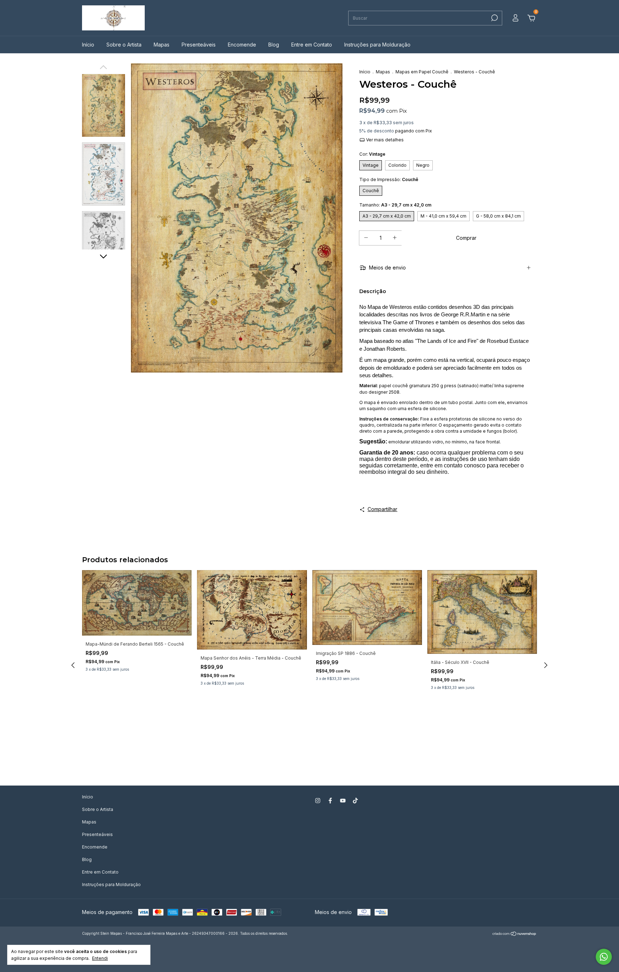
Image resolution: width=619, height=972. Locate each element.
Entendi (100, 958)
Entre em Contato (311, 45)
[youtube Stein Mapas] (343, 800)
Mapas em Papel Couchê (421, 71)
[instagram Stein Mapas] (318, 800)
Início (88, 45)
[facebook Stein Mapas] (330, 800)
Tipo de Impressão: (388, 179)
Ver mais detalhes (384, 139)
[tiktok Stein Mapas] (355, 800)
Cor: (372, 154)
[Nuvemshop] (514, 934)
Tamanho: (395, 205)
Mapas (161, 45)
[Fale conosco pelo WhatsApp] (604, 957)
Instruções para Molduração (377, 45)
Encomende (242, 45)
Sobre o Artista (123, 45)
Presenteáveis (199, 45)
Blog (273, 45)
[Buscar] (493, 18)
